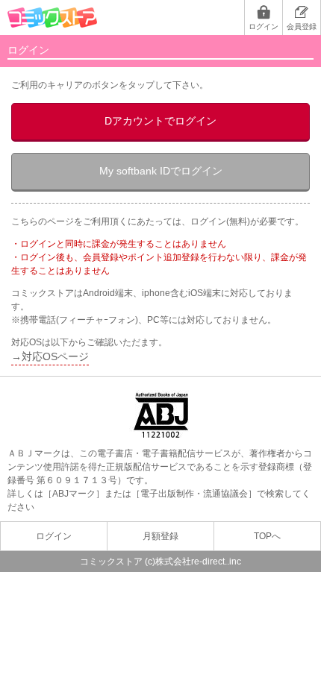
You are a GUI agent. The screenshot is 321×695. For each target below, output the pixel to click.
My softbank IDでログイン (160, 171)
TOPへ (267, 536)
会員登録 (302, 26)
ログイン (263, 26)
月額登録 (160, 536)
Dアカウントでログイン (160, 121)
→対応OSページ (50, 356)
